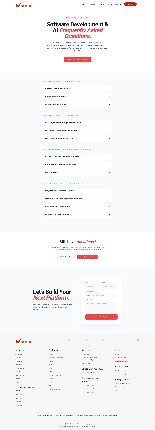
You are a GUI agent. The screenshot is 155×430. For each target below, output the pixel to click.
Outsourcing (20, 368)
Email (103, 282)
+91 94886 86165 (88, 385)
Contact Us (85, 354)
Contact (130, 4)
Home (83, 4)
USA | (44, 416)
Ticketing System (54, 389)
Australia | (77, 416)
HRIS (50, 386)
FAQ (116, 390)
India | (103, 416)
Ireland (115, 416)
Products (101, 4)
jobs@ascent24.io (121, 361)
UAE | (53, 416)
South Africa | (70, 416)
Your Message (89, 299)
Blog (17, 382)
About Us (118, 4)
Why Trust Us (20, 375)
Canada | (49, 416)
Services (91, 4)
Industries (19, 365)
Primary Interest (89, 291)
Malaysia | (63, 416)
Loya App (19, 405)
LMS (50, 382)
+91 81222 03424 (88, 389)
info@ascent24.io (87, 363)
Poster (51, 365)
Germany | (91, 416)
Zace (50, 368)
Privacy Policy (119, 387)
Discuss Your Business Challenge (77, 59)
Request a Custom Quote (87, 257)
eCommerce (20, 394)
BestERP (51, 354)
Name (86, 282)
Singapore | (98, 416)
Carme (51, 361)
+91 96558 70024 (88, 373)
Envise (51, 379)
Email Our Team (67, 257)
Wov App (19, 398)
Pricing (18, 372)
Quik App (19, 402)
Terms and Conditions (122, 383)
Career (110, 4)
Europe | (40, 416)
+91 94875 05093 (121, 358)
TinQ (50, 372)
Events (18, 379)
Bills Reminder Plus (55, 375)
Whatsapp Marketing (56, 358)
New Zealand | (84, 416)
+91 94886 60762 (88, 392)
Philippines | (108, 416)
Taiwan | (57, 416)
